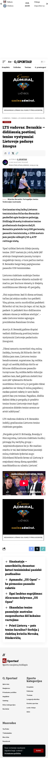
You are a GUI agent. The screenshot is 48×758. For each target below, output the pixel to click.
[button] (39, 751)
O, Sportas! (22, 62)
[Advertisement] (24, 34)
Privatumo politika (12, 753)
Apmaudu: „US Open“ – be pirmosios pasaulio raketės (22, 584)
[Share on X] (13, 153)
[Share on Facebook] (9, 153)
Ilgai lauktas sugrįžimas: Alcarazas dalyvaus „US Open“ (23, 598)
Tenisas (6, 122)
